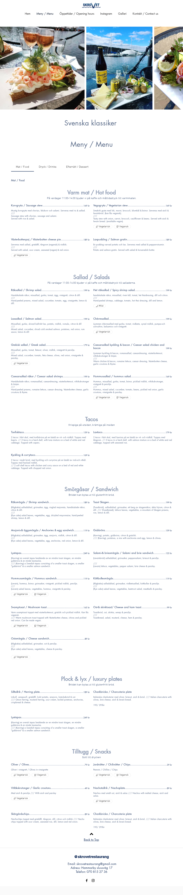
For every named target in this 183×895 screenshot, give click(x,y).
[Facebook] (87, 880)
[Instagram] (93, 880)
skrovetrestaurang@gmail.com (96, 864)
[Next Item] (177, 68)
